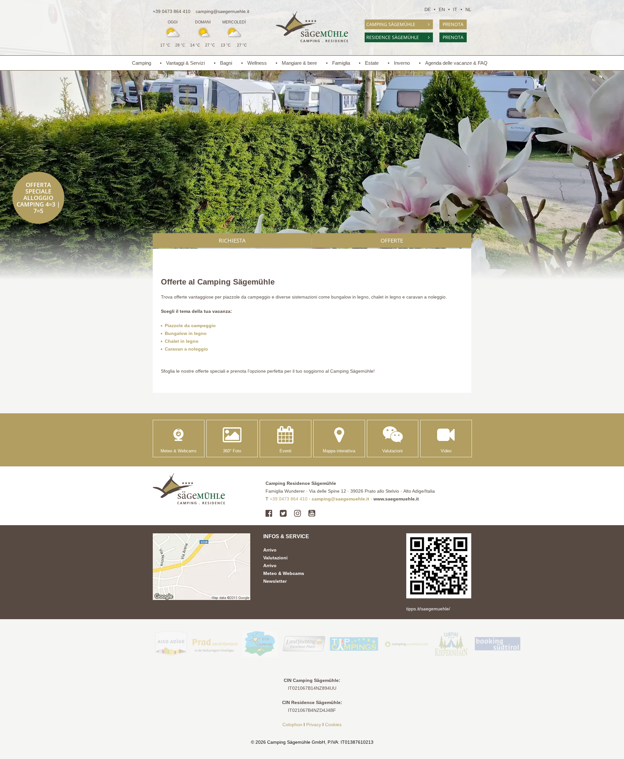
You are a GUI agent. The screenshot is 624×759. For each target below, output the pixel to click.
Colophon (292, 724)
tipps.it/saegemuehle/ (428, 608)
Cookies (333, 724)
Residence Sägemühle (392, 37)
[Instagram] (297, 513)
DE (427, 9)
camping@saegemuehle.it (222, 11)
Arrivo (270, 550)
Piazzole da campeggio (190, 325)
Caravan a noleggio (186, 349)
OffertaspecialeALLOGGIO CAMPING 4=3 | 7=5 (38, 198)
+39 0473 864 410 (171, 11)
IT (455, 9)
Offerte (392, 240)
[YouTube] (311, 513)
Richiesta (232, 240)
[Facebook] (271, 513)
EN (442, 9)
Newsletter (275, 581)
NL (468, 9)
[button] (339, 438)
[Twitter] (283, 513)
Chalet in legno (182, 341)
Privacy (313, 724)
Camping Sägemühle (390, 24)
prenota (453, 24)
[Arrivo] (201, 566)
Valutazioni (275, 557)
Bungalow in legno (186, 333)
